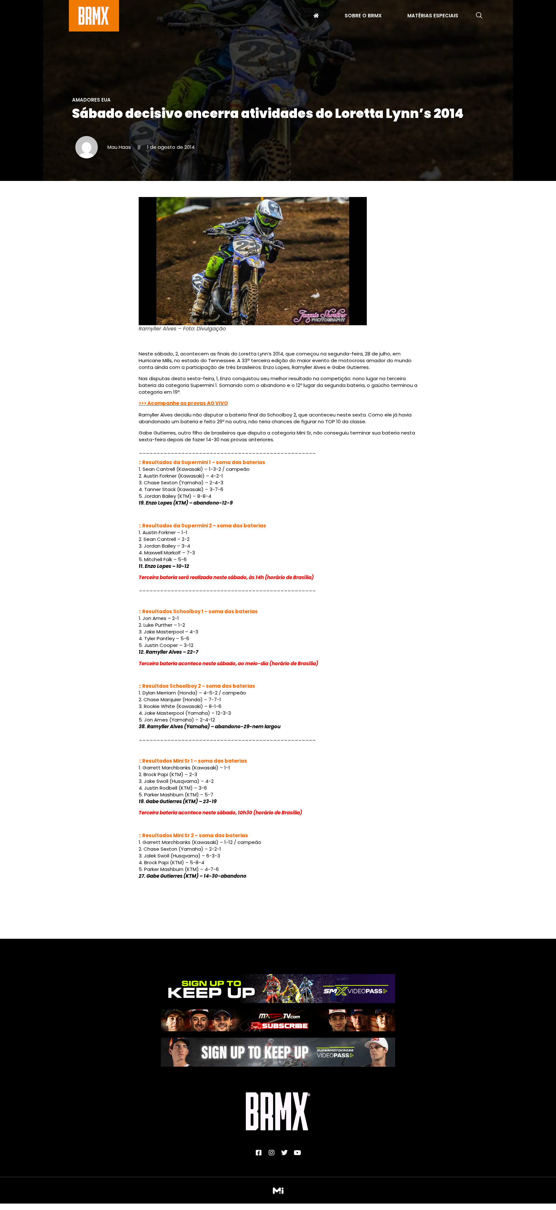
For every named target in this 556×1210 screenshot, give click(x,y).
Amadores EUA (91, 99)
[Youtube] (297, 1153)
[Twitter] (284, 1153)
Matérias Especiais (432, 16)
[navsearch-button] (479, 15)
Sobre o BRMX (363, 16)
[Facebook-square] (258, 1153)
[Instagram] (271, 1153)
